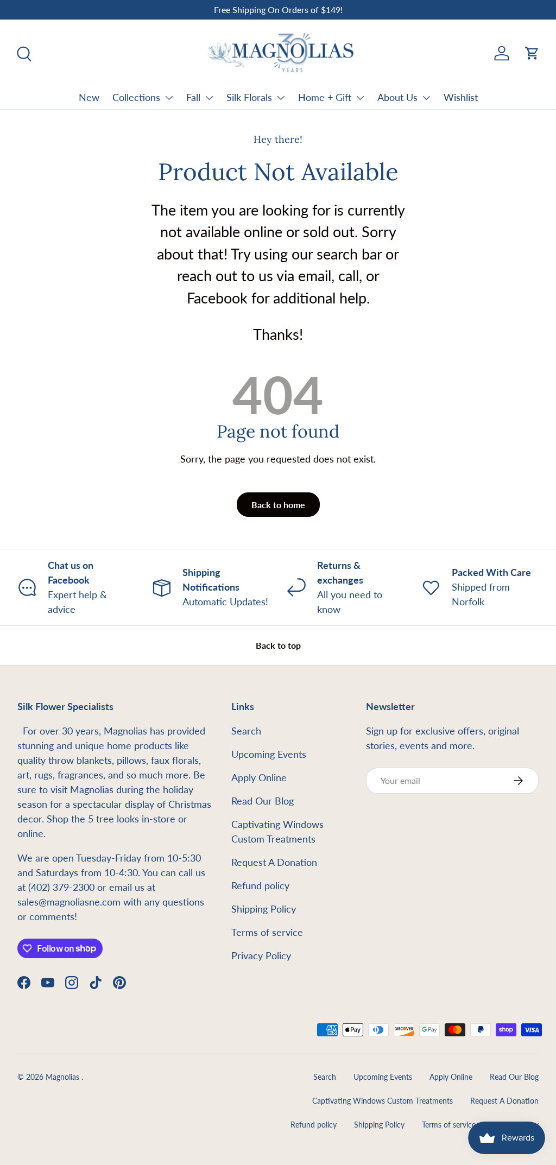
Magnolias (63, 1077)
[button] (532, 53)
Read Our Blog (262, 801)
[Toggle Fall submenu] (209, 97)
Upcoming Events (268, 754)
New (89, 97)
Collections (136, 97)
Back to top (278, 645)
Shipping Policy (263, 909)
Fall (193, 97)
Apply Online (259, 777)
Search (246, 731)
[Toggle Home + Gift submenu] (360, 97)
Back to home (278, 504)
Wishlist (461, 97)
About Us (397, 97)
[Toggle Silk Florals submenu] (280, 97)
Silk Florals (249, 97)
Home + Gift (324, 97)
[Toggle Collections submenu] (168, 97)
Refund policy (260, 885)
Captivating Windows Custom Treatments (382, 1101)
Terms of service (267, 932)
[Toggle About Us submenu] (426, 97)
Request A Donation (274, 862)
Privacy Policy (261, 955)
